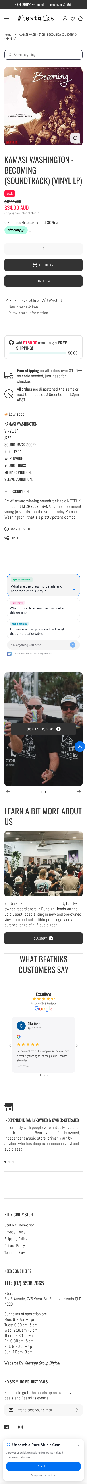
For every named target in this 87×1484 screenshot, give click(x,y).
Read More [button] (23, 1066)
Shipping (9, 213)
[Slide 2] (45, 792)
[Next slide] (79, 792)
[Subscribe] (77, 1410)
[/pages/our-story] (43, 863)
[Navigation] (6, 18)
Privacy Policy (14, 1232)
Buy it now (43, 281)
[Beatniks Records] (36, 18)
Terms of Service (16, 1252)
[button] (43, 491)
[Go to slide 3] (47, 1075)
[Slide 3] (13, 1162)
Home (7, 35)
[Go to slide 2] (44, 1075)
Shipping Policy (15, 1239)
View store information (28, 313)
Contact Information (19, 1225)
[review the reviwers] (19, 1037)
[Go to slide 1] (40, 1075)
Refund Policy (14, 1246)
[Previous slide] (8, 792)
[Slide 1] (41, 792)
